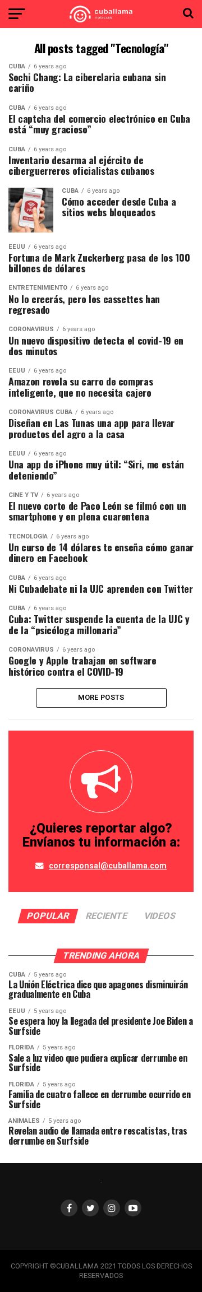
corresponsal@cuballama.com (108, 866)
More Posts (101, 697)
